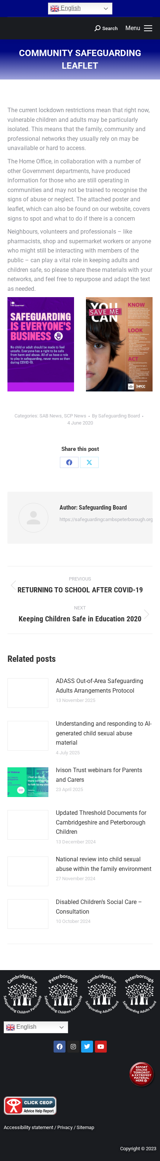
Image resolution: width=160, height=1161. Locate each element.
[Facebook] (69, 462)
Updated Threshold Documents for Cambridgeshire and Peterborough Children (101, 822)
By (116, 416)
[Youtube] (101, 1047)
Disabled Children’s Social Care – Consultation (99, 906)
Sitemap (85, 1127)
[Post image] (27, 693)
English (70, 8)
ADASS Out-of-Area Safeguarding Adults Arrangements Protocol (99, 685)
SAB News (50, 416)
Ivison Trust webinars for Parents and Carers (99, 775)
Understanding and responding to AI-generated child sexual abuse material (103, 733)
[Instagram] (73, 1047)
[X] (89, 462)
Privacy (65, 1127)
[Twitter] (87, 1047)
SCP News (75, 416)
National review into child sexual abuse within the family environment (103, 864)
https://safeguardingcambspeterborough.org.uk (109, 519)
